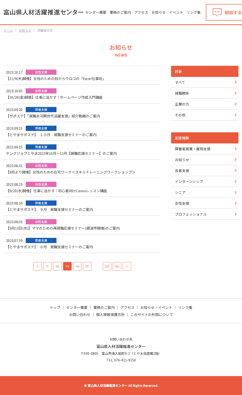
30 (117, 266)
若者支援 (182, 170)
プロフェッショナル (191, 214)
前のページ (37, 266)
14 (77, 266)
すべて (180, 82)
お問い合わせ (79, 314)
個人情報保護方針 (110, 314)
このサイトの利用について (151, 314)
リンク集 (193, 12)
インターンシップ (189, 181)
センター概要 (95, 12)
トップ (55, 307)
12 (57, 266)
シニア (180, 192)
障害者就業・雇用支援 (192, 148)
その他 (180, 114)
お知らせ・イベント (156, 307)
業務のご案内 (120, 12)
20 (107, 266)
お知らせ (158, 12)
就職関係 (182, 93)
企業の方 (182, 104)
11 (47, 266)
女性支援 (182, 203)
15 (87, 266)
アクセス (141, 12)
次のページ (127, 266)
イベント (176, 12)
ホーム (8, 30)
